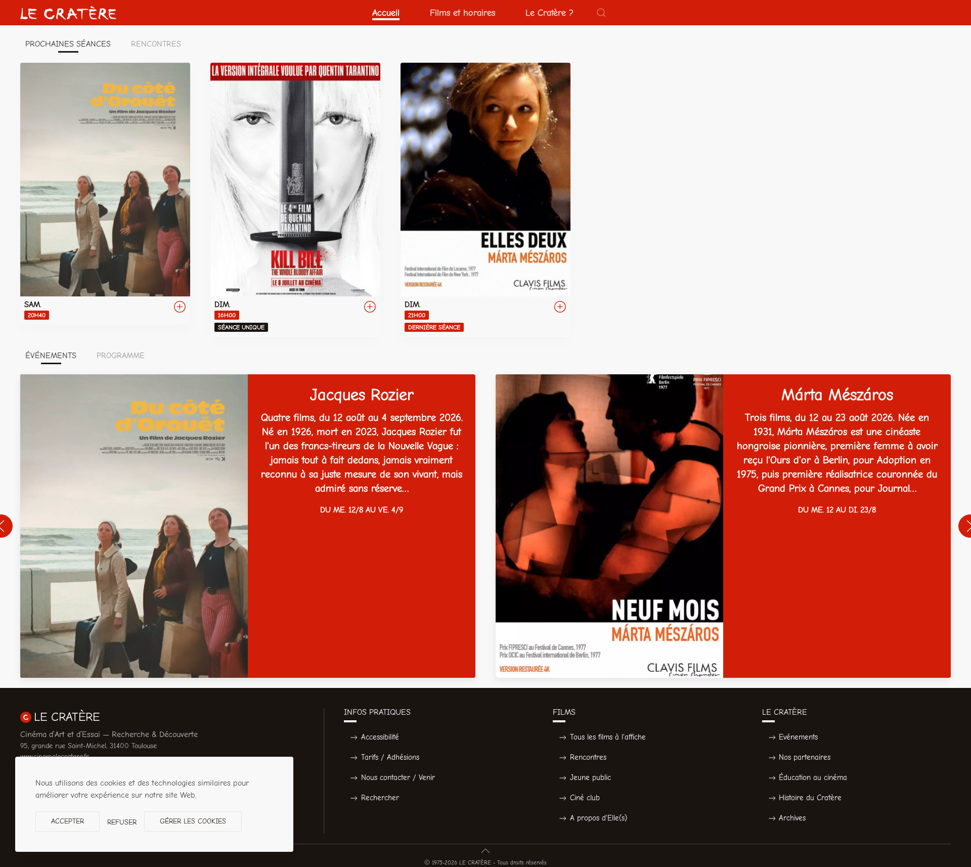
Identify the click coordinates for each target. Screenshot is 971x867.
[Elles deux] (485, 200)
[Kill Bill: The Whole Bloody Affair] (295, 200)
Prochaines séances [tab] (68, 44)
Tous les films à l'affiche (608, 737)
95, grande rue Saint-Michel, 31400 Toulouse (88, 746)
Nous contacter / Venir (398, 777)
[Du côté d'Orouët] (105, 194)
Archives (792, 817)
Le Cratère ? (549, 13)
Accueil (386, 13)
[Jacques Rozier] (247, 526)
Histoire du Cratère (810, 797)
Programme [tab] (121, 355)
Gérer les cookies (193, 821)
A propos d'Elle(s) (598, 817)
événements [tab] (50, 355)
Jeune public (590, 777)
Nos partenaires (804, 757)
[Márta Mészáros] (723, 526)
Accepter (67, 821)
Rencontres (588, 757)
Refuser (122, 822)
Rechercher (380, 797)
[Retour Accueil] (68, 13)
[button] (601, 13)
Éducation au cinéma (813, 777)
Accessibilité (380, 737)
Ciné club (585, 797)
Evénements (798, 737)
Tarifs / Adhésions (390, 757)
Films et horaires (462, 13)
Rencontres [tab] (156, 44)
